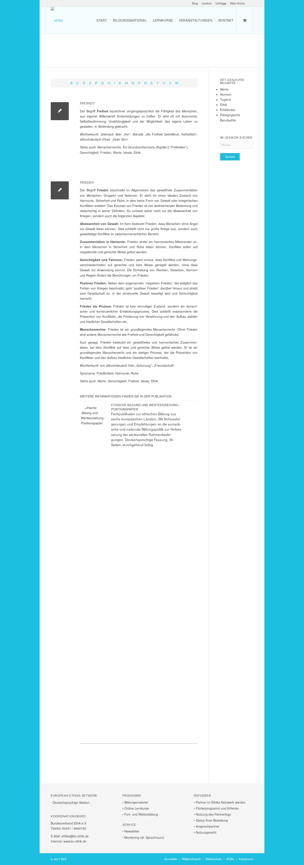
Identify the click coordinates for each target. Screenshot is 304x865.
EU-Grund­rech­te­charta (139, 147)
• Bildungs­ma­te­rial (135, 802)
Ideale (127, 152)
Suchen (230, 156)
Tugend (225, 99)
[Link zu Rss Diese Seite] (65, 3)
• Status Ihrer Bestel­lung (211, 820)
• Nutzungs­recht (205, 832)
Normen (192, 270)
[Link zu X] (58, 3)
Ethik (137, 152)
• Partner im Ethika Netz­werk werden (219, 802)
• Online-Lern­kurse (135, 808)
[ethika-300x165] (57, 20)
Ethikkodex (227, 109)
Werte (117, 152)
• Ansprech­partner (206, 826)
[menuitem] (195, 3)
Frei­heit (87, 103)
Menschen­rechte (109, 147)
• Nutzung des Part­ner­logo (212, 814)
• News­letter (130, 831)
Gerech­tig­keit (89, 152)
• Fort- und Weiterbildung (140, 814)
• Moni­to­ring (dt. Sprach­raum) (143, 837)
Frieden (105, 152)
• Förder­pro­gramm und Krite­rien (216, 808)
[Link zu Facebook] (52, 3)
